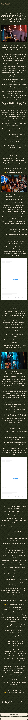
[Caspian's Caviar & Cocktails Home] (5, 3)
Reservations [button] (14, 714)
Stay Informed (14, 718)
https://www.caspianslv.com (15, 172)
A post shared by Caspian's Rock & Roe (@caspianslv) (15, 297)
